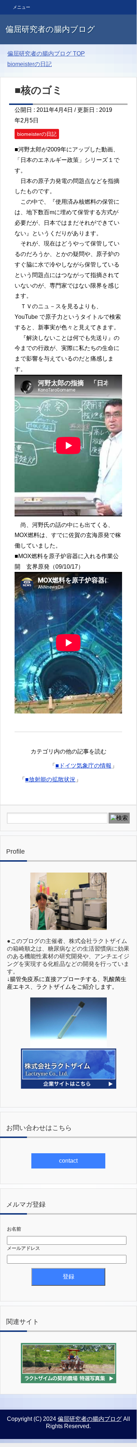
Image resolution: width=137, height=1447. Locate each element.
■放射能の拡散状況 (50, 779)
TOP (46, 53)
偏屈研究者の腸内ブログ (50, 29)
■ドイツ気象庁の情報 (83, 766)
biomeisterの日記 (36, 134)
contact (68, 1161)
